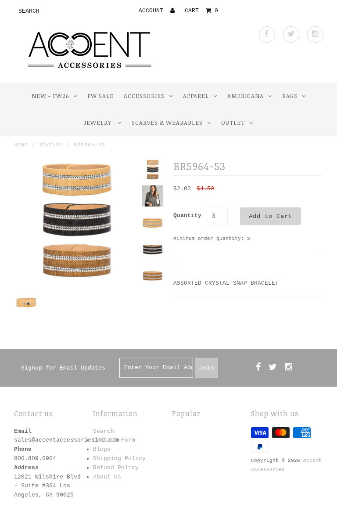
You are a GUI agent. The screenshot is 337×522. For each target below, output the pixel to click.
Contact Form (114, 440)
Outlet (233, 123)
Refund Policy (116, 467)
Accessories (144, 96)
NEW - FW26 (50, 96)
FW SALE (100, 96)
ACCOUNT (153, 10)
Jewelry (98, 123)
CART (201, 10)
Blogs (102, 449)
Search (103, 431)
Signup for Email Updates (63, 368)
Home (21, 145)
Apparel (196, 96)
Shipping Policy (119, 458)
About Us (107, 477)
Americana (245, 96)
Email (23, 431)
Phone (23, 449)
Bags (290, 96)
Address (26, 467)
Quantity (187, 215)
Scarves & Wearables (167, 123)
